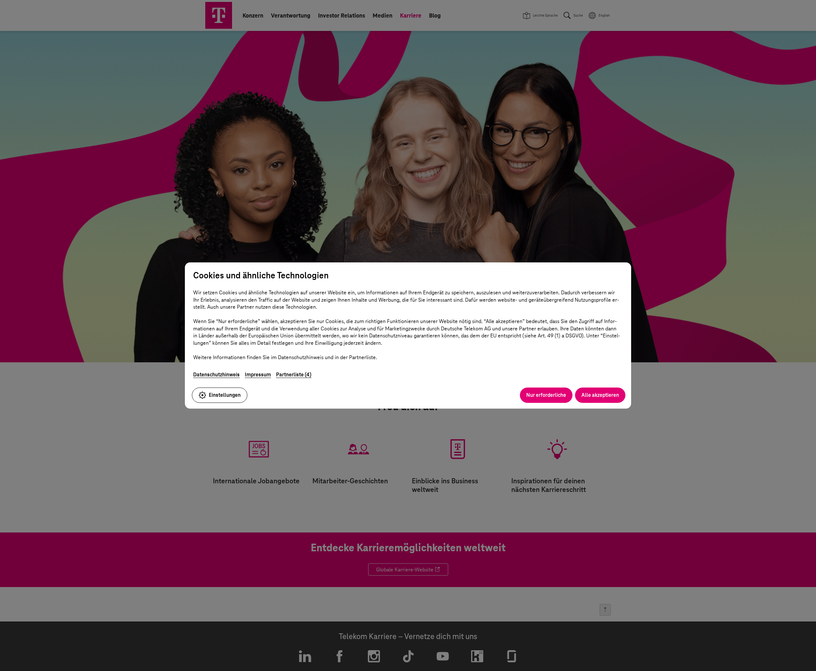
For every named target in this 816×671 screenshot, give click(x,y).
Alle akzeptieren (600, 395)
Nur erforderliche (546, 395)
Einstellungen (225, 395)
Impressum (258, 374)
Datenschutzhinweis (216, 374)
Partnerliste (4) (293, 374)
